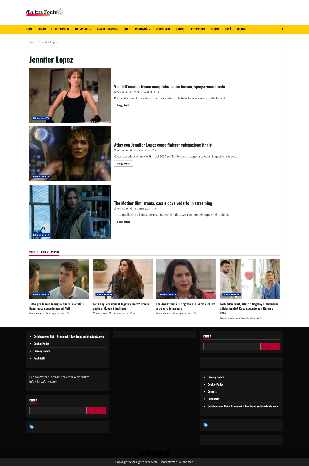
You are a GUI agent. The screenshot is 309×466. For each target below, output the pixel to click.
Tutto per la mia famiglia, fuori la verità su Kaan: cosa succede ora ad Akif (57, 306)
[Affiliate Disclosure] (160, 453)
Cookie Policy (41, 343)
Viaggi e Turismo (107, 29)
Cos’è (228, 29)
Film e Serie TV (60, 29)
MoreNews (168, 462)
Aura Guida (122, 92)
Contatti (212, 391)
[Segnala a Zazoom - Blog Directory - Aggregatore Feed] (31, 427)
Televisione (82, 29)
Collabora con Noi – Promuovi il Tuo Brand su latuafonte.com (69, 336)
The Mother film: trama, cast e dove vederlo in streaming (70, 212)
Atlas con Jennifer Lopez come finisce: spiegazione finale (70, 153)
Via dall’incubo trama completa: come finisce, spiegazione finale (70, 95)
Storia (215, 29)
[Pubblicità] (154, 453)
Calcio (180, 29)
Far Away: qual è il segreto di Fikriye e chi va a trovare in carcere (185, 306)
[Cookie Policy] (166, 453)
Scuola (241, 29)
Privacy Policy (42, 351)
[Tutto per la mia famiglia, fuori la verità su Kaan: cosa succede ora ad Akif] (59, 279)
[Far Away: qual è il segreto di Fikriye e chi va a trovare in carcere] (186, 279)
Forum (42, 29)
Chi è (127, 29)
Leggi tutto (125, 104)
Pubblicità (39, 358)
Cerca (33, 400)
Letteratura (197, 29)
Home (29, 29)
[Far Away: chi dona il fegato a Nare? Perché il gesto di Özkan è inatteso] (123, 279)
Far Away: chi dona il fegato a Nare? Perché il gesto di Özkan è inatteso (122, 306)
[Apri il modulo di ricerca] (282, 29)
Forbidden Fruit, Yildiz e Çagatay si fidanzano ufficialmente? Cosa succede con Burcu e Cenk (249, 308)
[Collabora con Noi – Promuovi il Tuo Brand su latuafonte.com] (148, 453)
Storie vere (163, 29)
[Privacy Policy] (142, 453)
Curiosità (141, 29)
